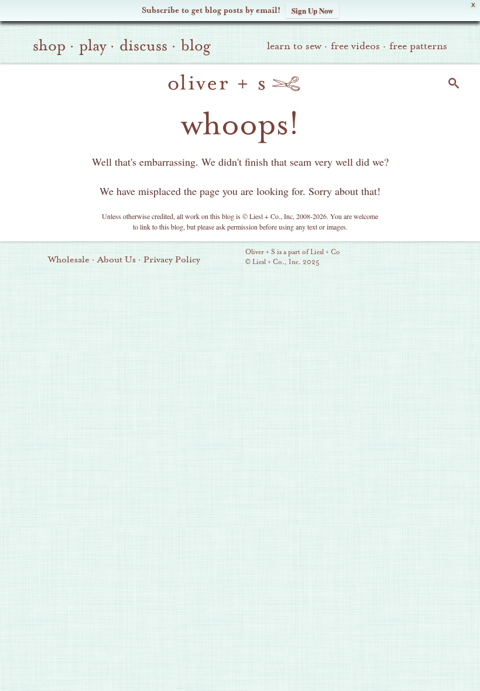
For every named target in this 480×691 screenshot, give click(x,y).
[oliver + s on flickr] (388, 258)
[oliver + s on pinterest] (368, 258)
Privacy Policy (171, 259)
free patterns (418, 46)
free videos (355, 46)
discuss (143, 46)
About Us (116, 259)
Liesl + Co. (229, 257)
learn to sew (294, 46)
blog (196, 46)
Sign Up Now (312, 10)
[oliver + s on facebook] (408, 258)
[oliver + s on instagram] (448, 258)
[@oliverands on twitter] (428, 258)
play (92, 46)
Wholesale (69, 259)
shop (49, 46)
